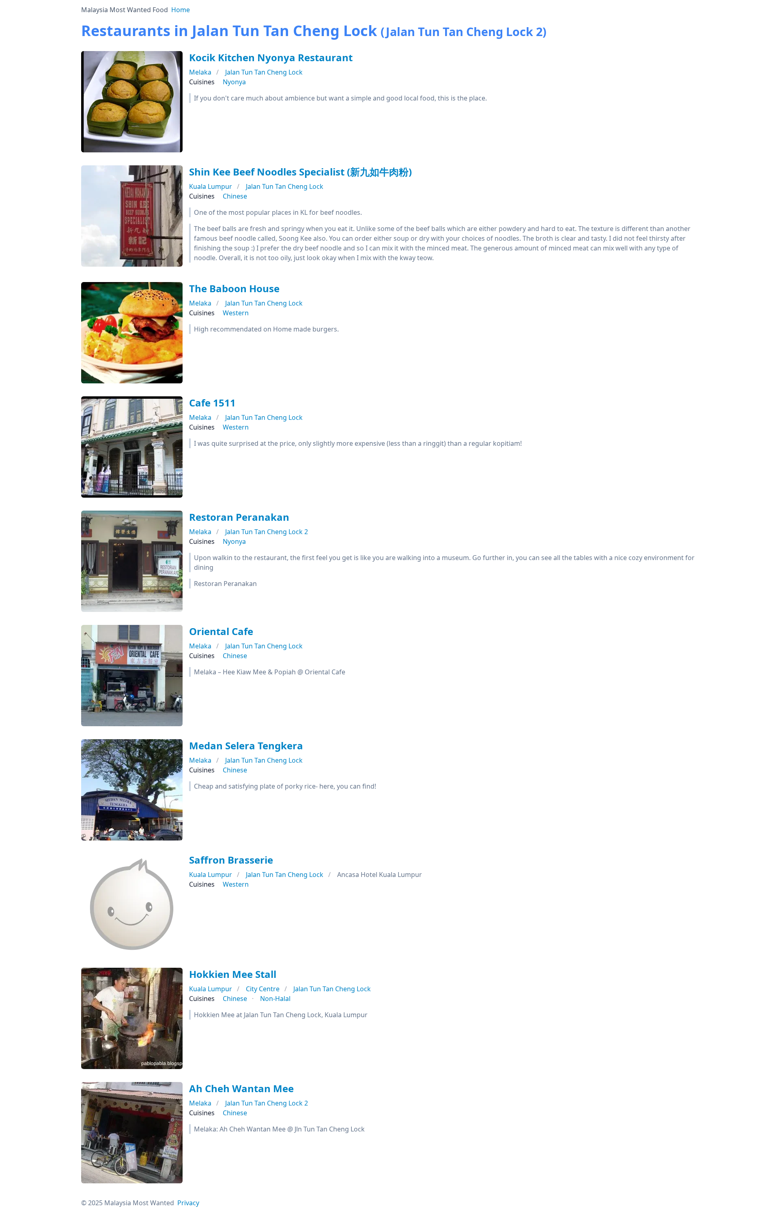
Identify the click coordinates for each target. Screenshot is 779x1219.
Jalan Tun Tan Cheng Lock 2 (266, 531)
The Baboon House (234, 288)
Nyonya (234, 81)
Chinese (235, 196)
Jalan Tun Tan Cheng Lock (264, 72)
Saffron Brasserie (231, 859)
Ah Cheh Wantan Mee (241, 1088)
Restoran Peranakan (239, 517)
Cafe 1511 (212, 402)
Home (180, 9)
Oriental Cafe (221, 631)
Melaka (200, 72)
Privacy (188, 1202)
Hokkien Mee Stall (232, 974)
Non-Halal (275, 998)
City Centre (263, 988)
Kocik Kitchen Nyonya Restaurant (271, 57)
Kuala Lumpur (210, 186)
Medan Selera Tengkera (246, 745)
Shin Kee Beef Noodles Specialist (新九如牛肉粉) (300, 171)
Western (236, 312)
